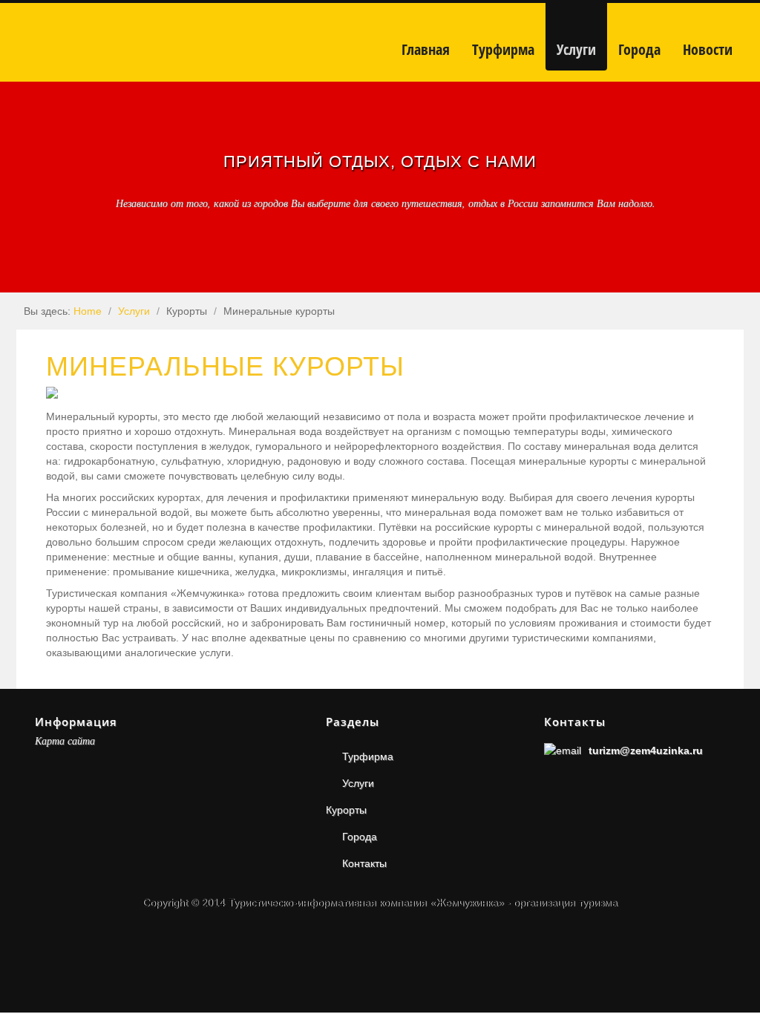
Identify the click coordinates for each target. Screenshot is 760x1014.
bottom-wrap (21, 291)
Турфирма (367, 756)
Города (359, 837)
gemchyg (152, 42)
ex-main (21, 271)
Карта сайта (65, 740)
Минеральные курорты (225, 366)
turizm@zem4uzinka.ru (646, 750)
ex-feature (21, 250)
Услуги (134, 311)
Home (87, 311)
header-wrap (21, 229)
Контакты (364, 863)
